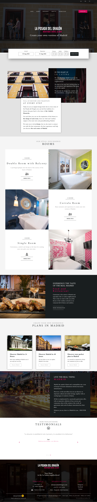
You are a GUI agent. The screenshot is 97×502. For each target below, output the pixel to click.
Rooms (38, 11)
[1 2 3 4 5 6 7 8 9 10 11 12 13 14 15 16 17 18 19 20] (60, 54)
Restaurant (46, 11)
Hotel (31, 11)
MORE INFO (26, 178)
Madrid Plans (62, 11)
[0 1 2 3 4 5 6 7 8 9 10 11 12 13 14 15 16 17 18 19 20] (66, 54)
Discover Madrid (15, 365)
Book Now (74, 54)
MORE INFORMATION (59, 308)
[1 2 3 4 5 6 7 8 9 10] (54, 54)
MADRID (17, 485)
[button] (19, 442)
